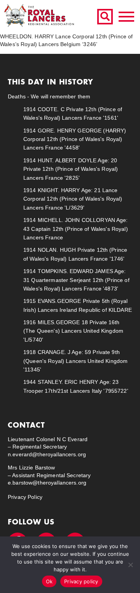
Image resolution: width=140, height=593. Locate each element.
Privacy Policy (25, 497)
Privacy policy (81, 581)
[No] (130, 565)
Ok (49, 581)
